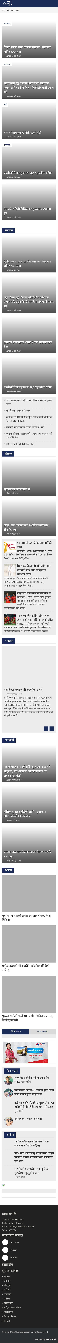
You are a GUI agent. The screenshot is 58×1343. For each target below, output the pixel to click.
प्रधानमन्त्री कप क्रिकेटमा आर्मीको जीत (34, 545)
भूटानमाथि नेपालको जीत (17, 489)
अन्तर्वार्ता (7, 1294)
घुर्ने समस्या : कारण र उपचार (28, 1119)
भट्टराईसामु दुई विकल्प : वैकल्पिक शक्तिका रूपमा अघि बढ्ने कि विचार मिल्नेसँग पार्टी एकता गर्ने (29, 88)
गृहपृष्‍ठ (7, 1276)
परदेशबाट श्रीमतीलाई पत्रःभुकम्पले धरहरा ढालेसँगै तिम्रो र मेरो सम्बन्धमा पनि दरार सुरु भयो (34, 1107)
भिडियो (7, 1321)
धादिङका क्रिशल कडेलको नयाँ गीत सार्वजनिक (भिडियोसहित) (31, 1143)
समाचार (7, 23)
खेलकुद (7, 1285)
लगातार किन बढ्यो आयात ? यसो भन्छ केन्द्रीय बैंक (28, 344)
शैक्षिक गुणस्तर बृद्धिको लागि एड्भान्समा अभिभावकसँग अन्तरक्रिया (25, 814)
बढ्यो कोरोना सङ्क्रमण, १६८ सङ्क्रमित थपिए (28, 173)
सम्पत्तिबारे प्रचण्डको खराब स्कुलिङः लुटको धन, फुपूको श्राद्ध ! (31, 1171)
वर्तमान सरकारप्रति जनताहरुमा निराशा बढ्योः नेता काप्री (27, 854)
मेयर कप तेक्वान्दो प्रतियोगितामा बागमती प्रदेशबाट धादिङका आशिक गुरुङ (33, 570)
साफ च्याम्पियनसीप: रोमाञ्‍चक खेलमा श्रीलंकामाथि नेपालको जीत (35, 617)
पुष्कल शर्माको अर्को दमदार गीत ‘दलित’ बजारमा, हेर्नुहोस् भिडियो (27, 1018)
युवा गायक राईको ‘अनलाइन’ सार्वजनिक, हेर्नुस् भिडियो (26, 917)
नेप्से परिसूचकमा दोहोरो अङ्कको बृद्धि (22, 132)
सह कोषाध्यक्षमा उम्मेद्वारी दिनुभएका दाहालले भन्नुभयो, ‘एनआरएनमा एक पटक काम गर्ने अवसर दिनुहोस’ (27, 771)
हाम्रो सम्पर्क (8, 1312)
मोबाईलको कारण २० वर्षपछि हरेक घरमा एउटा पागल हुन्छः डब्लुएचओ (34, 1092)
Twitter (13, 1250)
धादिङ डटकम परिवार (12, 1308)
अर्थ (5, 104)
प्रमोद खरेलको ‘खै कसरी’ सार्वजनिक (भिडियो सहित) (25, 968)
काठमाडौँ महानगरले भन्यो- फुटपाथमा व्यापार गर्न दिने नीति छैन (29, 436)
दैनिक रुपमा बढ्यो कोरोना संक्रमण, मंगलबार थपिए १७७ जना (27, 49)
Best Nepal (51, 1339)
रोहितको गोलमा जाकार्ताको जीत (34, 593)
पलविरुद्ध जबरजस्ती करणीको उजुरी (23, 689)
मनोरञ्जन (7, 1290)
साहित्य (7, 1299)
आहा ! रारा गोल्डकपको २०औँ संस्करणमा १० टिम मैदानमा (27, 527)
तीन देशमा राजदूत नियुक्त (18, 411)
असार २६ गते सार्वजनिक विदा (20, 444)
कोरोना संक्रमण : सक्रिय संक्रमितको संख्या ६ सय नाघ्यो (29, 402)
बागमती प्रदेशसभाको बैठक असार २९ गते (25, 427)
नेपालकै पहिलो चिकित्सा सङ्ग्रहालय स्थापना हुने (27, 211)
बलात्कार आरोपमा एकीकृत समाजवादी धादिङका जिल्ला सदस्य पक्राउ (29, 419)
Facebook (14, 1242)
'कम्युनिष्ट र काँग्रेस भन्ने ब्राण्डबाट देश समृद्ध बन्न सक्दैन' (31, 1080)
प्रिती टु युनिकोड (10, 1316)
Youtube (13, 1258)
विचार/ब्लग (8, 1303)
